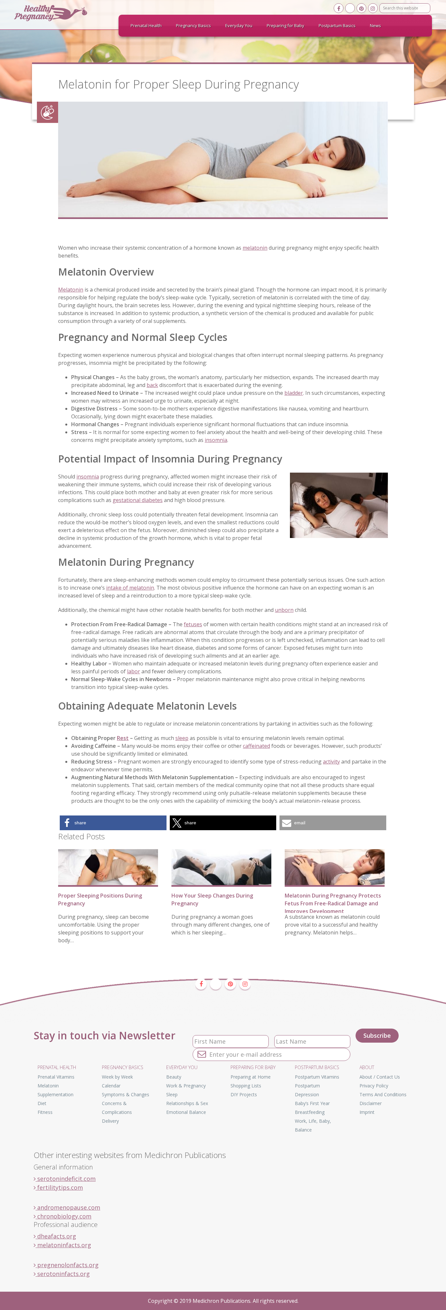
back (152, 385)
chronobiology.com (63, 1216)
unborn (284, 609)
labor (133, 671)
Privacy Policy (373, 1086)
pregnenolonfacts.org (67, 1265)
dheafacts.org (56, 1236)
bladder (293, 392)
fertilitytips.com (59, 1187)
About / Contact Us (379, 1077)
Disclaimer (370, 1103)
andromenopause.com (68, 1207)
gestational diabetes (138, 500)
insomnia (216, 440)
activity (331, 761)
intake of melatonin (130, 587)
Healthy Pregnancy (63, 13)
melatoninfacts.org (63, 1245)
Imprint (366, 1112)
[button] (113, 822)
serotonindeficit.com (66, 1179)
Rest (123, 738)
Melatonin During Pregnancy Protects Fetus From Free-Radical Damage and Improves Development (333, 903)
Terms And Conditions (382, 1094)
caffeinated (256, 745)
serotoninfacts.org (63, 1274)
